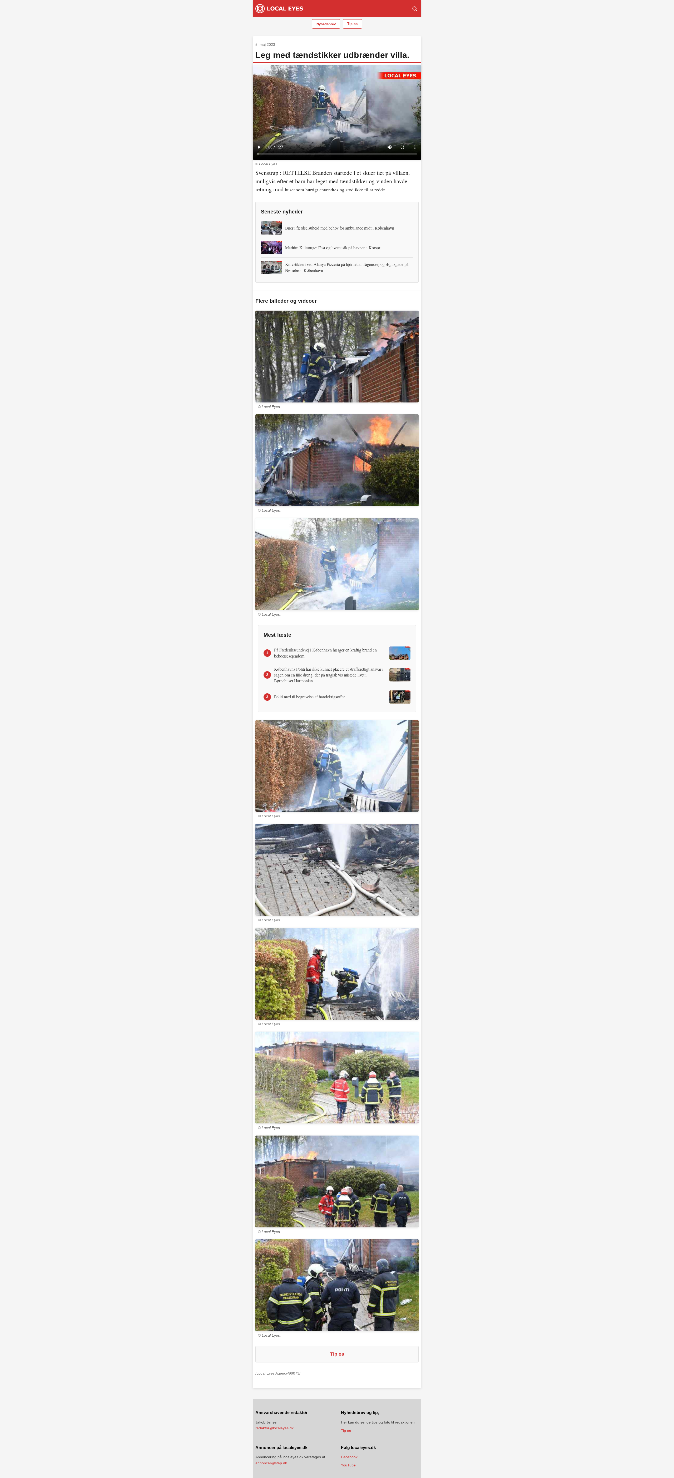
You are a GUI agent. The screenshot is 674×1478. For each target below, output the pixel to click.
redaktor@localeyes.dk (274, 1428)
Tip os (352, 24)
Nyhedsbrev (326, 24)
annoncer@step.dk (271, 1463)
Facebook (349, 1457)
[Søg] (415, 9)
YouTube (348, 1465)
